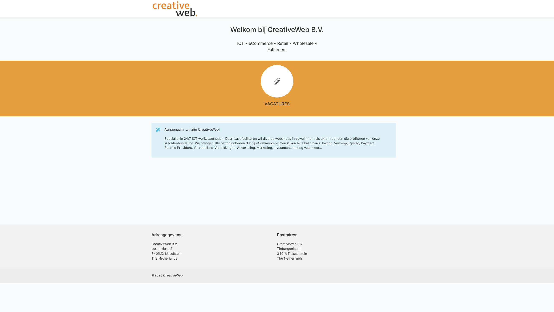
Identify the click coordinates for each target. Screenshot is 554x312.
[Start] (174, 8)
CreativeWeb (173, 275)
